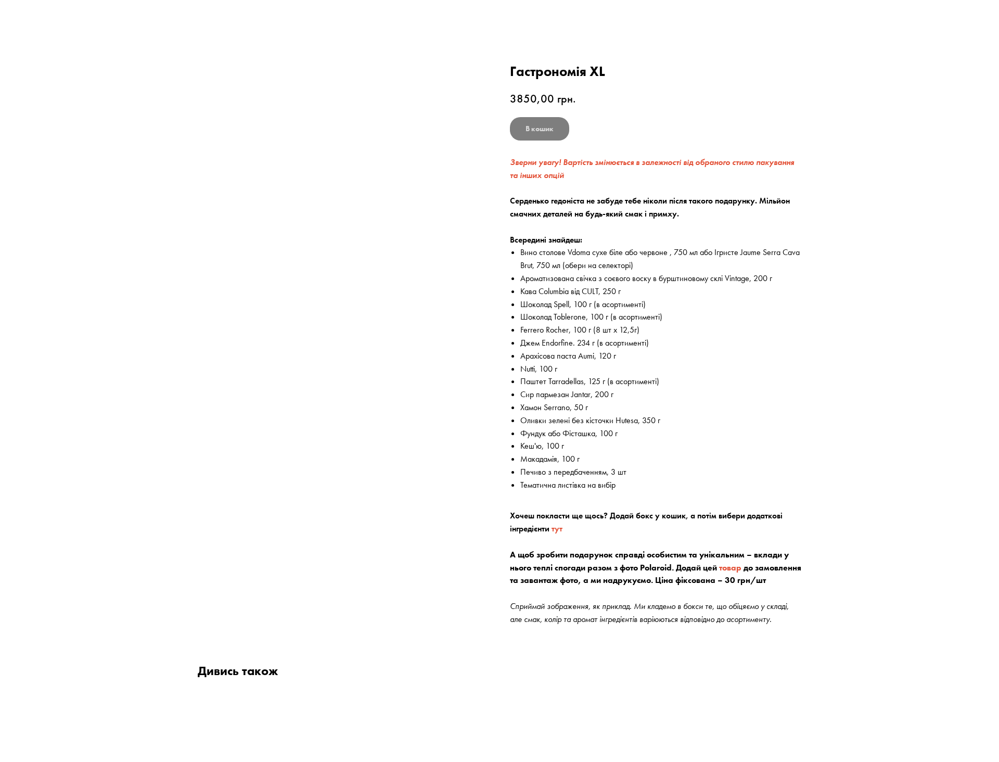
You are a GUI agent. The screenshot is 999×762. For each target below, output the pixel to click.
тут (557, 528)
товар (730, 567)
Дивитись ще (42, 16)
